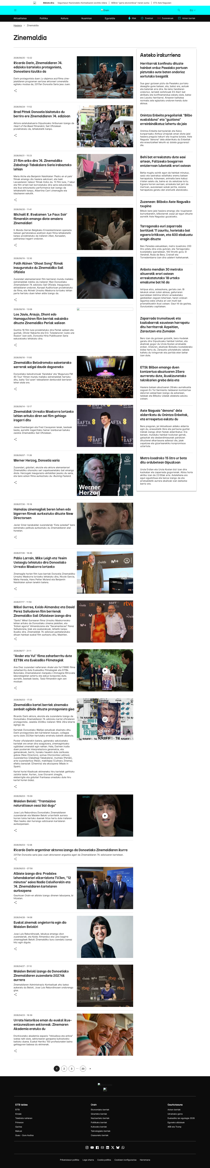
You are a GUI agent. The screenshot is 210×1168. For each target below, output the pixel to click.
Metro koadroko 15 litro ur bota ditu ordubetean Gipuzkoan (163, 460)
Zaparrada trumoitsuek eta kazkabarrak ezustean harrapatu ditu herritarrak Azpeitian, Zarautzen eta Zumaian (165, 324)
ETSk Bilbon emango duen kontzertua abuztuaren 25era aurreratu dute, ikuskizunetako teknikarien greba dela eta (163, 373)
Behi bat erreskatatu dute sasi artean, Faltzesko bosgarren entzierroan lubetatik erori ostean (165, 161)
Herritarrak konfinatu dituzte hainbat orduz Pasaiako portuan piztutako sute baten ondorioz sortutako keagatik (164, 69)
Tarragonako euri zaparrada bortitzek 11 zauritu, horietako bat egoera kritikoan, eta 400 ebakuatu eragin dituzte (166, 232)
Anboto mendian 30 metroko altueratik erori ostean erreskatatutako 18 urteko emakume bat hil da (161, 275)
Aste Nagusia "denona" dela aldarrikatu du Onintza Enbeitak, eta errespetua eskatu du (164, 414)
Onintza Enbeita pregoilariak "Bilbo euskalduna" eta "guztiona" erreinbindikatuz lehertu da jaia (166, 119)
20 (83, 1068)
